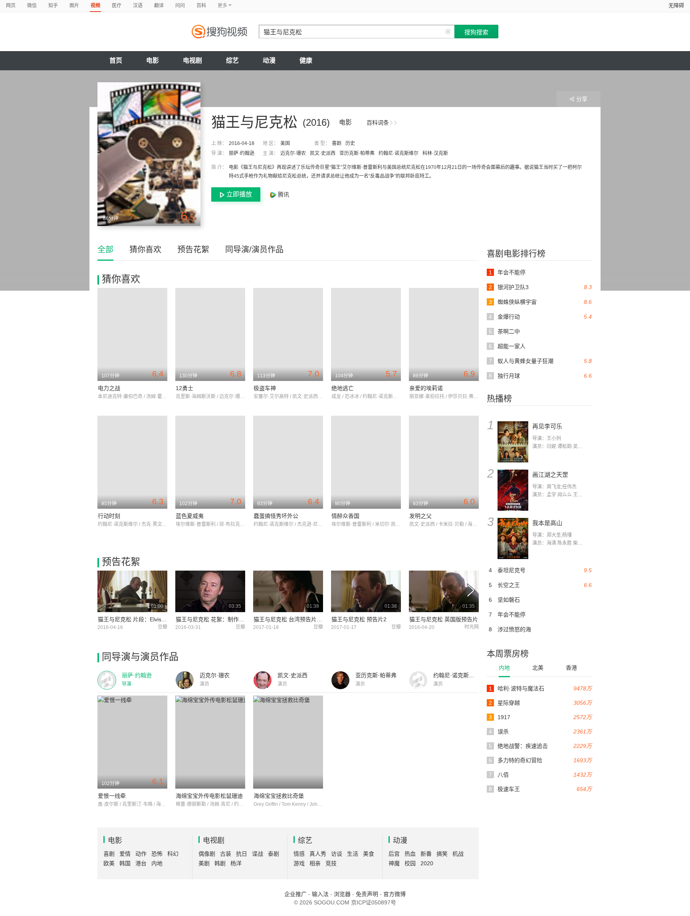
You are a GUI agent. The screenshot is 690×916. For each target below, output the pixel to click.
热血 (410, 854)
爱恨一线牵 (112, 796)
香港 (571, 667)
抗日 (241, 854)
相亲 (315, 863)
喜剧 (336, 143)
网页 (11, 5)
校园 (410, 863)
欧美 (109, 863)
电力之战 (109, 388)
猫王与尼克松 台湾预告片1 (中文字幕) (301, 619)
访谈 (336, 854)
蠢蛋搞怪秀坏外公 (276, 516)
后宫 (394, 854)
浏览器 (342, 894)
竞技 (331, 863)
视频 (95, 5)
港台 (141, 863)
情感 (299, 854)
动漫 (269, 60)
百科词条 (378, 122)
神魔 (394, 863)
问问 (180, 5)
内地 (504, 667)
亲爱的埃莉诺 (426, 388)
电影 (152, 60)
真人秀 (317, 854)
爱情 (125, 854)
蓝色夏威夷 (190, 516)
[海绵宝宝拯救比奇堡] (288, 742)
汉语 (138, 5)
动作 (141, 854)
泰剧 (273, 854)
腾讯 (282, 194)
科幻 (172, 854)
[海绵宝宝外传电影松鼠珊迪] (210, 742)
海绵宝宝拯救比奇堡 (279, 796)
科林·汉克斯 (435, 153)
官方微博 (394, 894)
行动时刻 (109, 516)
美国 (285, 143)
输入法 (320, 894)
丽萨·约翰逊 (241, 153)
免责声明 (367, 894)
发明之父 (420, 516)
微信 (32, 5)
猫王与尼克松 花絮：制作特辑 (213, 619)
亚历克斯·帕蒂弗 (357, 153)
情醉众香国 (345, 516)
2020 (426, 863)
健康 (305, 60)
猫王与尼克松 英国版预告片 (443, 619)
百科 (201, 5)
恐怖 (157, 854)
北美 (537, 667)
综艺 (232, 60)
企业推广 (295, 894)
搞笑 (442, 854)
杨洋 (236, 863)
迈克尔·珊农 (293, 153)
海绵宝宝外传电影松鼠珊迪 (209, 796)
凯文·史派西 (322, 153)
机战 (458, 854)
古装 (225, 854)
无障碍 (676, 5)
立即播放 (239, 194)
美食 (368, 854)
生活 (352, 854)
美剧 (204, 863)
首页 (115, 60)
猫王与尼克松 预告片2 (359, 619)
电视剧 (192, 60)
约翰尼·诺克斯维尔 (398, 153)
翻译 (159, 5)
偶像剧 (206, 854)
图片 (74, 5)
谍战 (257, 854)
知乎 (53, 5)
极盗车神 (265, 388)
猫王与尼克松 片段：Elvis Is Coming (143, 619)
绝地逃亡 (342, 388)
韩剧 (220, 863)
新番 (426, 854)
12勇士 (184, 388)
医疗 (116, 5)
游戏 (299, 863)
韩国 (125, 863)
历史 (350, 143)
